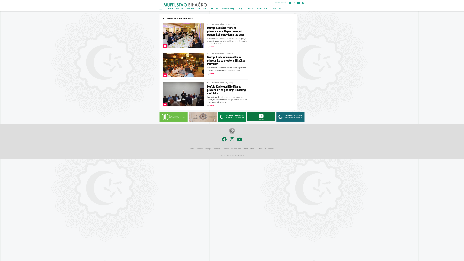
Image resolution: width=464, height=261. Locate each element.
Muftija (208, 148)
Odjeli (241, 8)
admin (211, 46)
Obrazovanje (228, 8)
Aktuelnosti (263, 8)
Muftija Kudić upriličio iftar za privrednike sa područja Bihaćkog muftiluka (226, 90)
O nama (200, 148)
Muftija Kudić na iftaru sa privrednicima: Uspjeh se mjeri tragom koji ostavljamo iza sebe (225, 31)
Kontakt (277, 8)
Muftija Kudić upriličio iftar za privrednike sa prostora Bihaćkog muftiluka (226, 60)
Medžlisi (215, 8)
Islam (250, 8)
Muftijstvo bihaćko (215, 24)
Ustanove (217, 148)
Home (192, 148)
